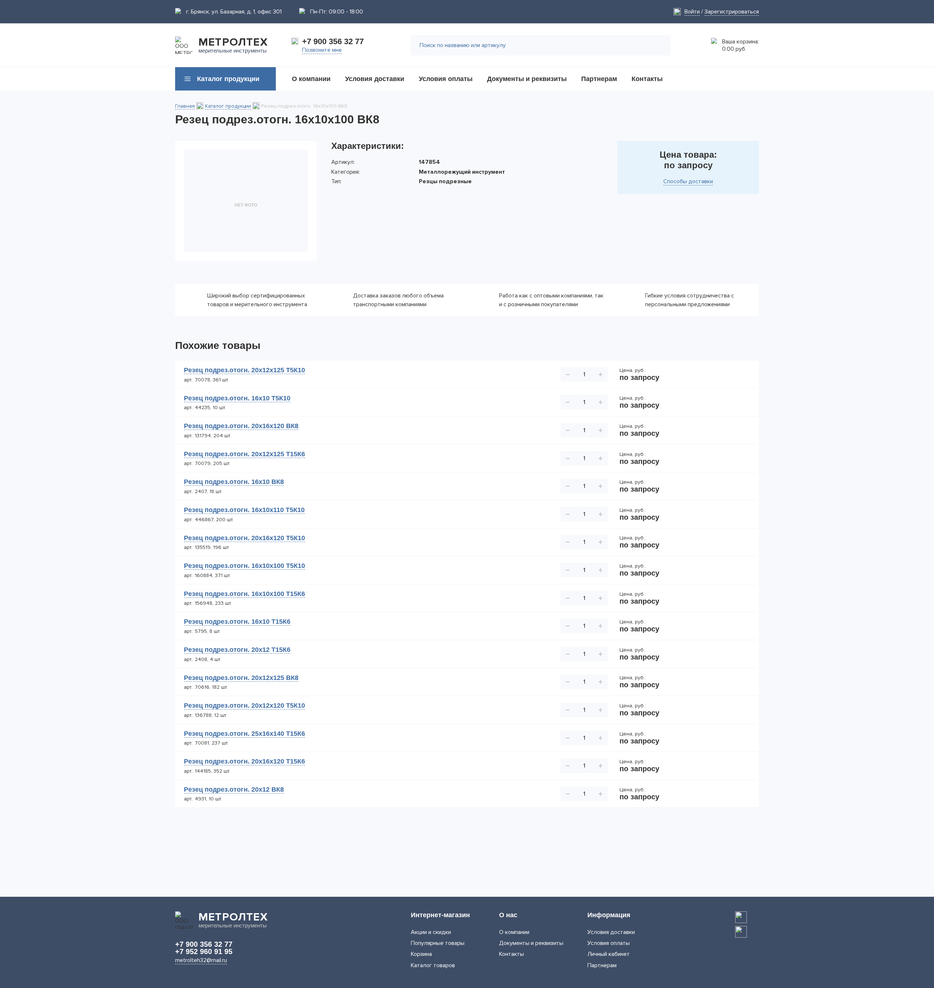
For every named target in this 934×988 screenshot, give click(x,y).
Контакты (511, 954)
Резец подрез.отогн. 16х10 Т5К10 (237, 398)
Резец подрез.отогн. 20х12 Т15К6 (237, 649)
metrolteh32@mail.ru (201, 960)
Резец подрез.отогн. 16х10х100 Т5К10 (244, 565)
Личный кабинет (608, 954)
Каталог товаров (433, 965)
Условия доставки (611, 932)
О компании (514, 932)
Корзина (421, 954)
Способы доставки (688, 181)
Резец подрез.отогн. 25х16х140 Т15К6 (244, 733)
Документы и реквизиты (531, 943)
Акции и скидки (431, 932)
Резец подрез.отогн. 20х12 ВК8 (234, 789)
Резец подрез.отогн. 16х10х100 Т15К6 (244, 593)
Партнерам (602, 965)
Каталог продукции (228, 106)
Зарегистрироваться (732, 11)
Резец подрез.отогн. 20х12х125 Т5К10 (244, 370)
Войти (692, 11)
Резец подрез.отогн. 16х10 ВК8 (234, 481)
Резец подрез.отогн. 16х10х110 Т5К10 (244, 510)
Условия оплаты (608, 943)
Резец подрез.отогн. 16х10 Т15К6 (237, 621)
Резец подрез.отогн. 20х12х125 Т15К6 (244, 454)
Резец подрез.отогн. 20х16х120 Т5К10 (244, 538)
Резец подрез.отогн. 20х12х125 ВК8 (241, 677)
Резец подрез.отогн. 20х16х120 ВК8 (241, 426)
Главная (185, 106)
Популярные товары (437, 943)
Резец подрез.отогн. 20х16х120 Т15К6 (244, 761)
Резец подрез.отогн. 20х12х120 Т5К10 (244, 705)
